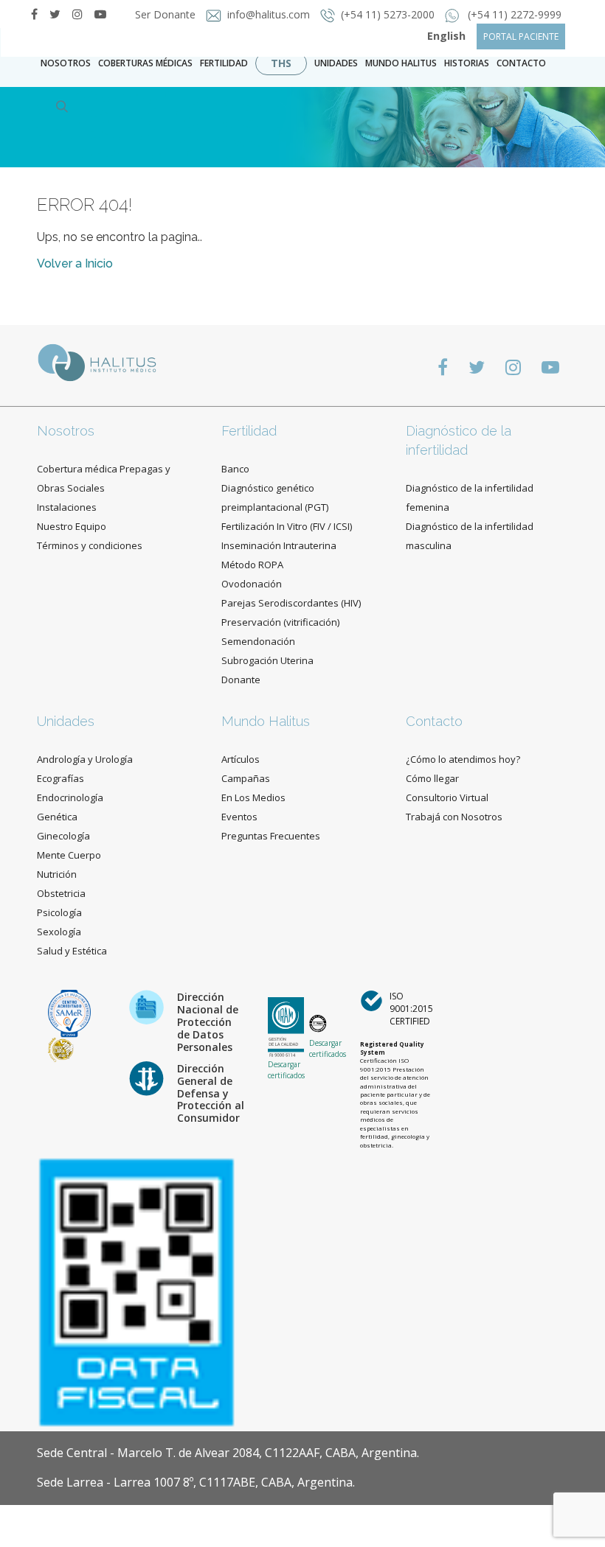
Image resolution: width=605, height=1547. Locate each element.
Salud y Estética (72, 950)
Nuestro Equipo (71, 526)
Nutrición (57, 874)
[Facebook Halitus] (34, 14)
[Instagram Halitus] (77, 14)
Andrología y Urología (85, 759)
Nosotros (66, 63)
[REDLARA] (61, 1049)
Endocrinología (70, 797)
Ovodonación (251, 583)
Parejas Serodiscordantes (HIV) (291, 603)
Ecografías (60, 778)
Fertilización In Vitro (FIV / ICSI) (286, 526)
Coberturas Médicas (145, 63)
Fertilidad (224, 63)
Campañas (245, 778)
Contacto (434, 721)
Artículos (240, 759)
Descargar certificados (286, 1069)
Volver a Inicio (75, 263)
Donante (240, 679)
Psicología (59, 912)
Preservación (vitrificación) (280, 622)
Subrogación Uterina (267, 660)
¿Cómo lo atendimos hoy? (463, 759)
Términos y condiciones (89, 545)
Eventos (239, 816)
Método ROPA (252, 564)
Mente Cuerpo (69, 855)
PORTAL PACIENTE (521, 36)
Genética (57, 816)
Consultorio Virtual (447, 797)
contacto (521, 63)
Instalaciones (67, 507)
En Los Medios (253, 797)
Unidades (336, 63)
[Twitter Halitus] (55, 14)
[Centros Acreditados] (69, 1012)
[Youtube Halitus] (550, 367)
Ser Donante (166, 14)
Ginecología (63, 835)
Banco (235, 468)
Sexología (59, 931)
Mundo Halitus (401, 63)
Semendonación (258, 641)
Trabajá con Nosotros (454, 816)
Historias (466, 63)
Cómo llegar (432, 778)
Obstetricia (61, 893)
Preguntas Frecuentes (270, 835)
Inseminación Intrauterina (278, 545)
